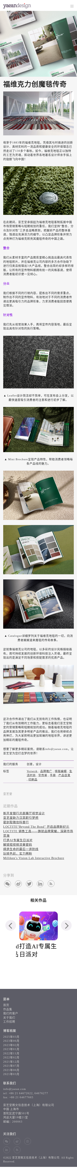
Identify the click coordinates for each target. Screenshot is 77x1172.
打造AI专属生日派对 (18, 840)
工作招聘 (9, 1021)
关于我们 (9, 1017)
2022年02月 (11, 1057)
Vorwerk (32, 771)
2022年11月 (11, 1053)
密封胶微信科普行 (16, 822)
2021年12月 (11, 1061)
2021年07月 (11, 1065)
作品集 (7, 1009)
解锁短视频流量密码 (17, 844)
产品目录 (64, 775)
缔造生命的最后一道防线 (20, 849)
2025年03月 (11, 1036)
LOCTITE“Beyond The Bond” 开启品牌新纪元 (36, 826)
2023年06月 (11, 1040)
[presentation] (10, 925)
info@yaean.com (14, 1089)
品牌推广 (46, 771)
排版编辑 (61, 771)
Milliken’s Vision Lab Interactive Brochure (33, 858)
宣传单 (42, 775)
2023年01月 (11, 1049)
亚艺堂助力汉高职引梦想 (20, 817)
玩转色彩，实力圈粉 (17, 853)
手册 (53, 775)
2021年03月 (11, 1074)
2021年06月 (11, 1070)
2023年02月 (11, 1045)
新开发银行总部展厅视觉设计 (24, 813)
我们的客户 (10, 1013)
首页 (6, 1005)
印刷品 (32, 779)
